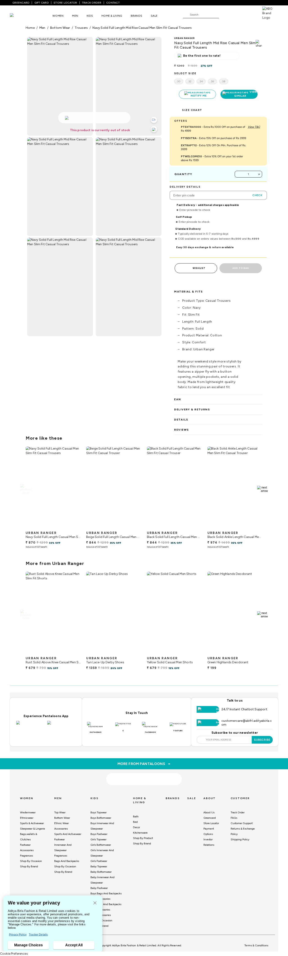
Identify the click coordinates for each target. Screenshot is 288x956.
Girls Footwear (98, 861)
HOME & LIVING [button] (111, 15)
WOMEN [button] (57, 15)
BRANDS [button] (136, 15)
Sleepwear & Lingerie (32, 828)
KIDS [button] (90, 15)
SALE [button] (154, 15)
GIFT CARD (41, 2)
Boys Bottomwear (100, 817)
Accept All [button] (74, 945)
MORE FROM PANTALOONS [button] (144, 763)
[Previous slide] (25, 489)
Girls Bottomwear (100, 844)
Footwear (25, 844)
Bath (136, 816)
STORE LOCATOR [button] (65, 2)
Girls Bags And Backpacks (105, 904)
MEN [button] (75, 15)
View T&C (254, 126)
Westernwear (28, 812)
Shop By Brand (29, 866)
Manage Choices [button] (28, 945)
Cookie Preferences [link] (14, 954)
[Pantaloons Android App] (61, 725)
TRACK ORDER (91, 2)
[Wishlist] (224, 14)
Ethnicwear (26, 817)
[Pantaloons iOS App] (30, 725)
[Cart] (249, 14)
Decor (136, 827)
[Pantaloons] (18, 15)
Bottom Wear (62, 817)
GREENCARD (20, 2)
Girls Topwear (98, 839)
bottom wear (60, 28)
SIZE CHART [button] (192, 110)
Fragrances (26, 855)
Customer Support (242, 823)
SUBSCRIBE (262, 739)
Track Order (238, 812)
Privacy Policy (18, 934)
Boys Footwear (98, 834)
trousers (81, 28)
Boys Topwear (98, 812)
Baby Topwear (98, 866)
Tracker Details (38, 934)
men (42, 28)
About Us (208, 812)
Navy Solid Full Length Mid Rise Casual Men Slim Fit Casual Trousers (142, 28)
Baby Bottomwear (101, 871)
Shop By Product (143, 838)
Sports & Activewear (32, 823)
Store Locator (211, 823)
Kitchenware (140, 832)
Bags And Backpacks (66, 861)
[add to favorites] (73, 527)
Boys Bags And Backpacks (106, 893)
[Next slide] (262, 489)
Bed (135, 821)
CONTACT (113, 2)
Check (257, 195)
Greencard (209, 817)
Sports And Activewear (67, 834)
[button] (94, 903)
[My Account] (237, 14)
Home (30, 28)
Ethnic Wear (61, 823)
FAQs (234, 817)
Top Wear (59, 812)
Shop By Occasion (31, 861)
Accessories (27, 850)
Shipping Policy (240, 839)
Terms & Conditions (256, 945)
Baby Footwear (99, 888)
